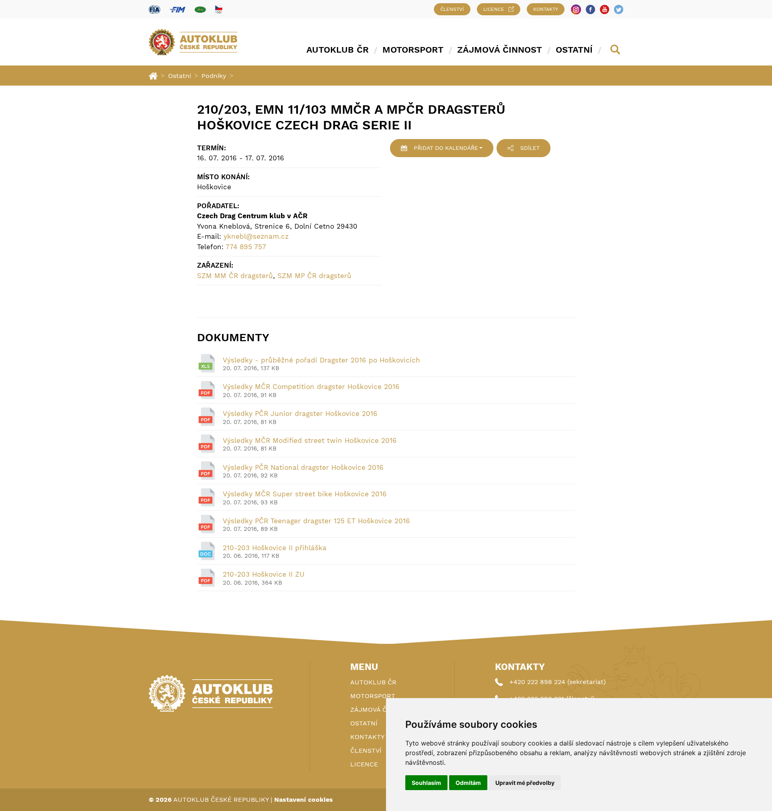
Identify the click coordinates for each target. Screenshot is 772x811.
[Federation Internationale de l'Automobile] (154, 9)
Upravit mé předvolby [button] (524, 782)
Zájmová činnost (499, 50)
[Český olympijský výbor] (218, 9)
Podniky (213, 76)
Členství (452, 9)
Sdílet (530, 148)
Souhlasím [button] (426, 782)
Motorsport (412, 50)
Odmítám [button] (468, 782)
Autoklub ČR (337, 50)
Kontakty (545, 9)
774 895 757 (246, 247)
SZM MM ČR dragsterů (235, 276)
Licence (493, 9)
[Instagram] (576, 9)
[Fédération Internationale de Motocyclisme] (177, 9)
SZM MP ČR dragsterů (314, 276)
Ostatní (574, 50)
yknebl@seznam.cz (256, 236)
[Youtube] (604, 9)
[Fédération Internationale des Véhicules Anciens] (200, 9)
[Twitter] (618, 9)
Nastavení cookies (303, 799)
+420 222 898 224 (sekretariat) (557, 682)
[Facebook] (590, 9)
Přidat (446, 148)
